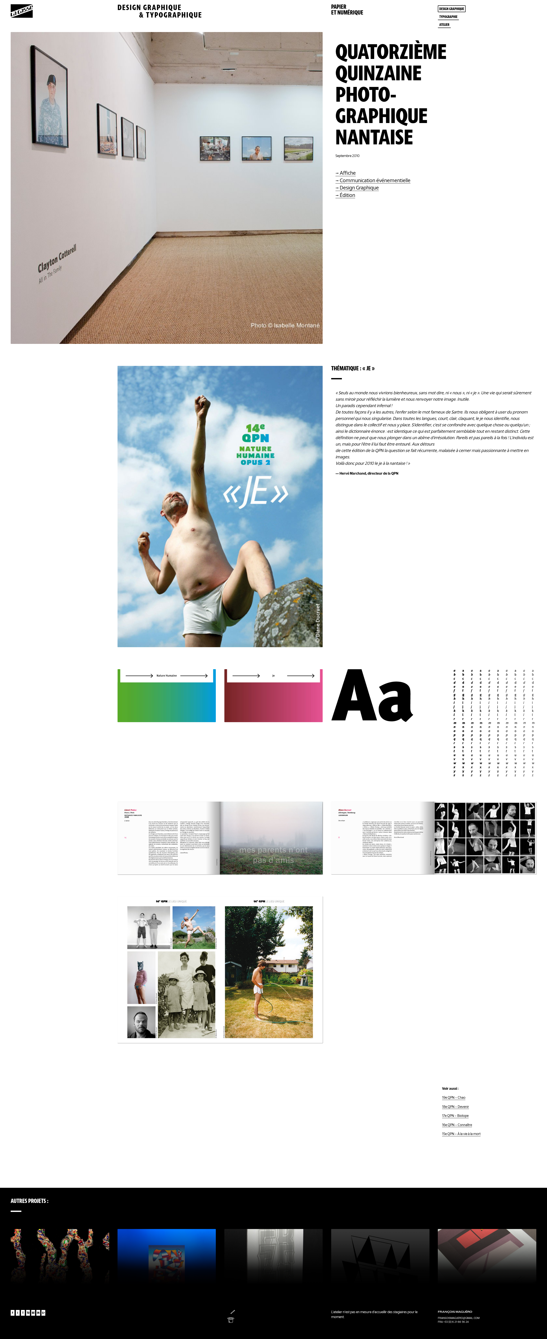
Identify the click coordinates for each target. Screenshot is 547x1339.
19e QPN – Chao (453, 1098)
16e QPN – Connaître (457, 1125)
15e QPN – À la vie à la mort (461, 1134)
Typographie (448, 17)
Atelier (444, 25)
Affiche (348, 173)
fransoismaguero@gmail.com (458, 1318)
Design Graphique (359, 188)
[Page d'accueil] (22, 16)
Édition (347, 196)
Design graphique (451, 9)
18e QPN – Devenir (455, 1107)
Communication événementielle (375, 181)
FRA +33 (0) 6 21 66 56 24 (453, 1322)
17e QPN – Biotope (455, 1116)
